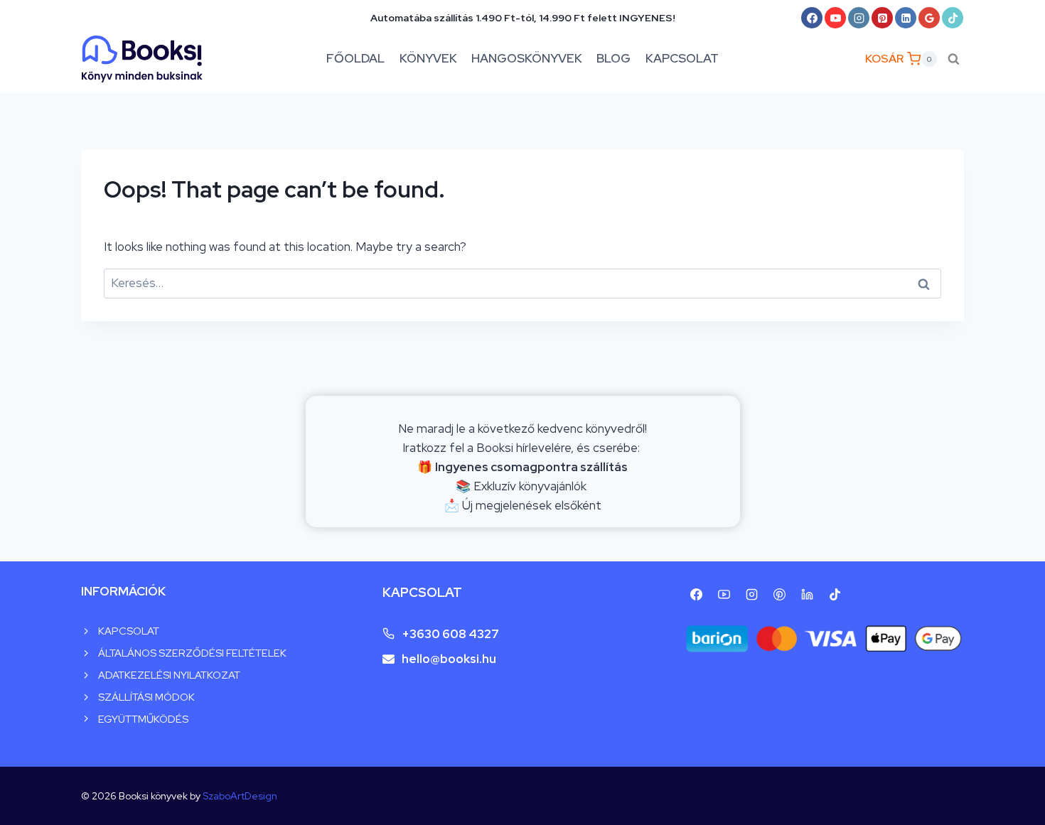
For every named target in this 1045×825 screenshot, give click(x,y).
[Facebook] (811, 17)
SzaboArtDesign (240, 795)
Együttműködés (143, 719)
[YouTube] (835, 17)
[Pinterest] (882, 17)
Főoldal (355, 58)
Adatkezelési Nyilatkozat (169, 674)
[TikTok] (952, 17)
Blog (613, 58)
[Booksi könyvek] (142, 59)
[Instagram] (858, 17)
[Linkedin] (905, 17)
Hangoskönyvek (526, 58)
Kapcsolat (682, 58)
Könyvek (428, 58)
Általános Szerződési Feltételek (192, 652)
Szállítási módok (146, 696)
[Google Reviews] (929, 17)
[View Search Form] (953, 58)
